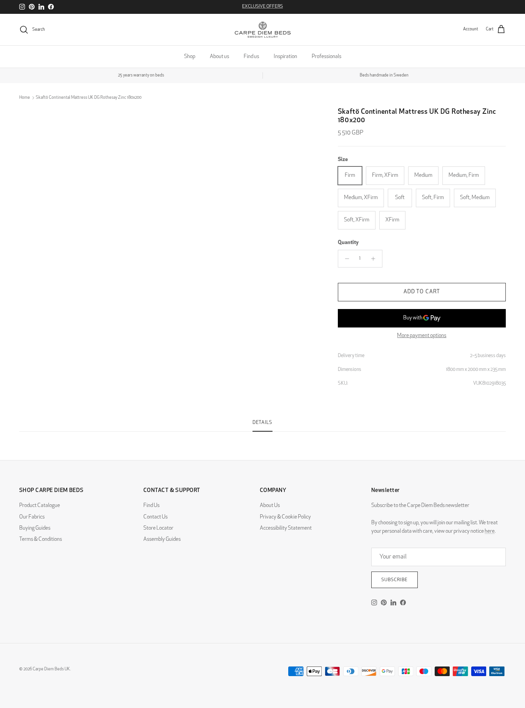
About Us (270, 506)
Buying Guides (34, 528)
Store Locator (158, 528)
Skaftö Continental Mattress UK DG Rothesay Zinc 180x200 (88, 98)
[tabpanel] (262, 436)
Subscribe (394, 580)
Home (24, 98)
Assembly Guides (162, 539)
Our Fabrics (32, 517)
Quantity (348, 243)
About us (219, 57)
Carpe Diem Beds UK (51, 669)
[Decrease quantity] (345, 258)
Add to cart (422, 292)
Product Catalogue (39, 506)
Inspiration (285, 57)
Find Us (151, 506)
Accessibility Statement (286, 528)
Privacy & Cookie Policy (285, 517)
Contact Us (155, 517)
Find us (251, 57)
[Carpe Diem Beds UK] (263, 30)
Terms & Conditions (40, 539)
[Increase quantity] (375, 258)
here (490, 531)
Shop (189, 57)
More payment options (421, 336)
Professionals (326, 57)
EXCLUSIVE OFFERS (262, 6)
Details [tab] (262, 422)
